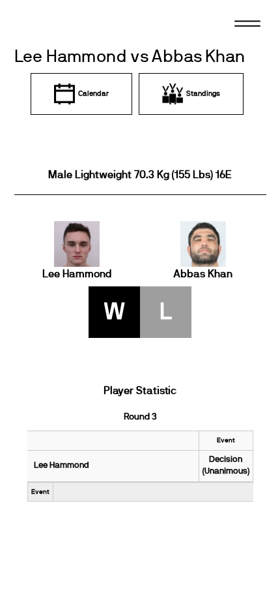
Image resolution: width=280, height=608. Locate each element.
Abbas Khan (202, 274)
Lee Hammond (76, 274)
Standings (203, 93)
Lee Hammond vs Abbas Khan (129, 57)
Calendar (93, 93)
